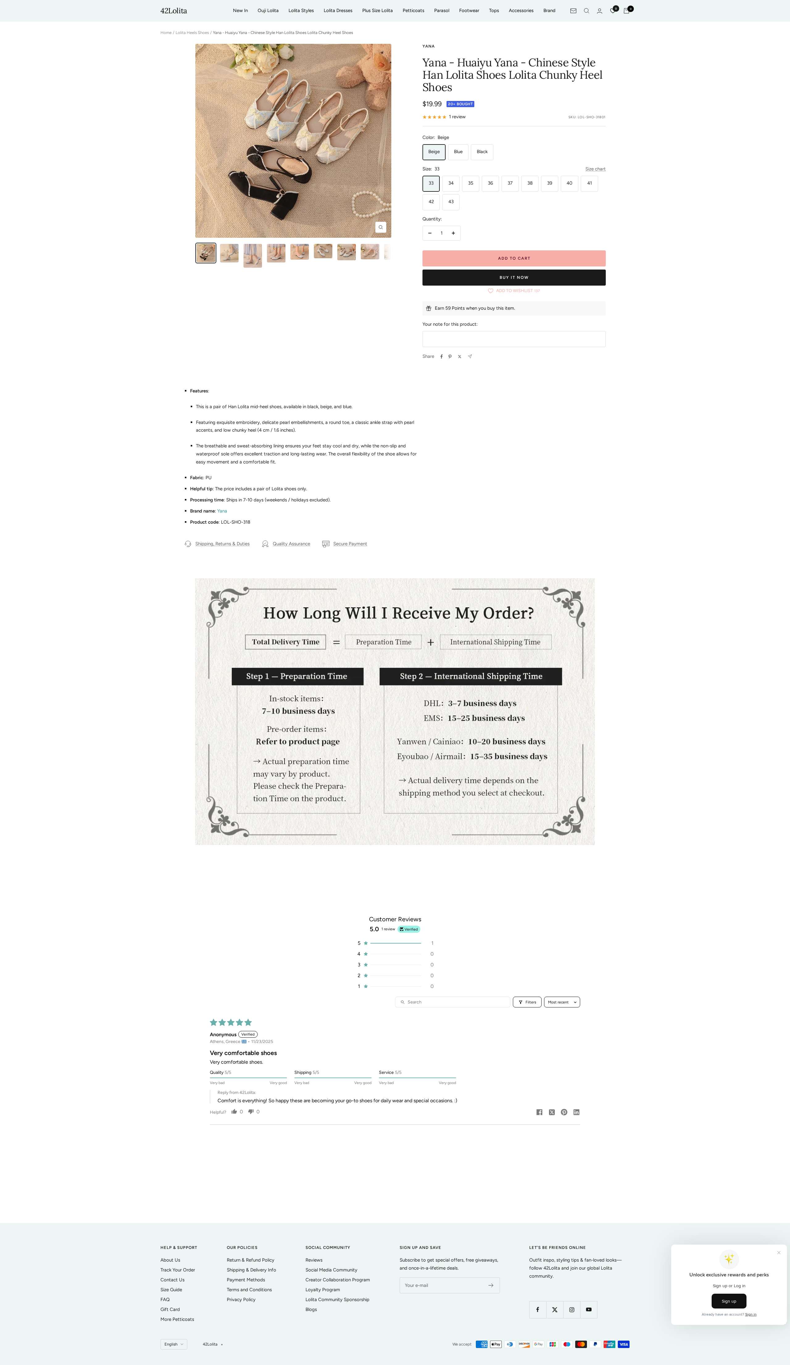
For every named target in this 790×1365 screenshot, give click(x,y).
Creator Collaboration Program (338, 1280)
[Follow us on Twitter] (554, 1309)
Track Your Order (177, 1270)
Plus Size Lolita (377, 10)
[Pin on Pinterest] (449, 356)
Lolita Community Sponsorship (337, 1299)
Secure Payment (350, 543)
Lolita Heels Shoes (192, 32)
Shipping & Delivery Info (251, 1270)
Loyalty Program (323, 1289)
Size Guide (171, 1289)
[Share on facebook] (539, 1112)
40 (569, 183)
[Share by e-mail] (470, 356)
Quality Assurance (291, 543)
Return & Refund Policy (250, 1260)
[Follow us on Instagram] (571, 1309)
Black (482, 151)
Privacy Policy (241, 1299)
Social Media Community (331, 1270)
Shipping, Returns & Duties (222, 543)
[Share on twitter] (551, 1112)
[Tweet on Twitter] (459, 356)
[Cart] (626, 11)
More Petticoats (177, 1319)
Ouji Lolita (268, 10)
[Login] (599, 11)
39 (549, 183)
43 (451, 201)
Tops (494, 10)
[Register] (491, 1285)
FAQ (165, 1299)
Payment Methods (246, 1280)
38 (530, 183)
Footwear (469, 10)
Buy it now (514, 277)
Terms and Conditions (249, 1289)
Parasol (441, 10)
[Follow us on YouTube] (588, 1309)
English (170, 1344)
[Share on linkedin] (576, 1112)
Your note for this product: (450, 324)
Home (166, 32)
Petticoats (413, 10)
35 (470, 183)
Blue (458, 151)
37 (510, 183)
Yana (428, 46)
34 (451, 183)
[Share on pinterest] (564, 1113)
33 (431, 183)
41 (589, 183)
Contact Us (172, 1280)
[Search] (586, 11)
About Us (170, 1260)
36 (490, 183)
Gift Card (170, 1309)
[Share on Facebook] (441, 356)
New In (240, 10)
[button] (395, 943)
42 (431, 201)
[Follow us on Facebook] (537, 1309)
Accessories (521, 10)
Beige (434, 151)
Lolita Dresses (338, 10)
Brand (549, 10)
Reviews (314, 1260)
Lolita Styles (301, 10)
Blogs (311, 1309)
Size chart (595, 169)
